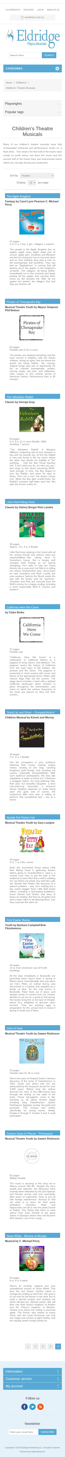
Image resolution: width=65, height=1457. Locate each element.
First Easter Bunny (17, 920)
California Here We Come (21, 607)
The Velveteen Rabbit (19, 397)
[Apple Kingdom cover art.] (31, 233)
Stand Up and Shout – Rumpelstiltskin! (30, 712)
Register (29, 10)
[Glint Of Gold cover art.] (31, 1062)
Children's (21, 82)
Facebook (24, 1407)
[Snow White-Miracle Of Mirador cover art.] (31, 1270)
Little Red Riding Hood (19, 502)
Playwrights (13, 10)
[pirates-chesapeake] (31, 339)
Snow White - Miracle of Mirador (26, 1236)
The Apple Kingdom (18, 196)
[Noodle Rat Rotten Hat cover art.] (31, 852)
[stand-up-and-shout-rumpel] (31, 746)
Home (9, 82)
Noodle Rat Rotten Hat (20, 817)
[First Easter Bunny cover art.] (31, 957)
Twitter (32, 1407)
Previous (28, 1346)
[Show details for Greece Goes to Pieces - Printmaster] (31, 1167)
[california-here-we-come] (31, 641)
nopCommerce (38, 1451)
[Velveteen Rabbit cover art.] (31, 431)
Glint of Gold (13, 1028)
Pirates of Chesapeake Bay (23, 302)
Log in (40, 10)
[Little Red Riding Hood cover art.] (31, 536)
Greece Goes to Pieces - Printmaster (29, 1133)
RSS (40, 1407)
